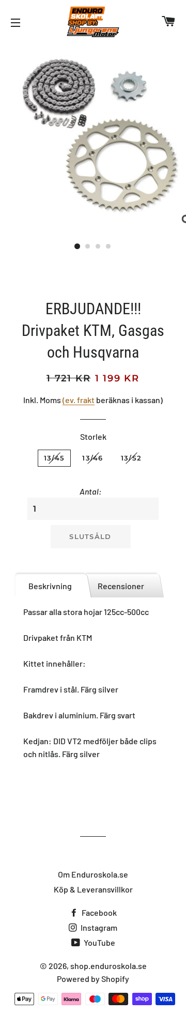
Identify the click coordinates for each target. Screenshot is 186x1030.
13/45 (54, 458)
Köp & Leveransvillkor (93, 889)
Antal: (90, 491)
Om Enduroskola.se (93, 874)
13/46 (92, 458)
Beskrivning (50, 586)
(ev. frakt (79, 400)
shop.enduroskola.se (108, 966)
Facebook (98, 912)
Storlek (93, 436)
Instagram (98, 927)
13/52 (131, 458)
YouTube (98, 942)
